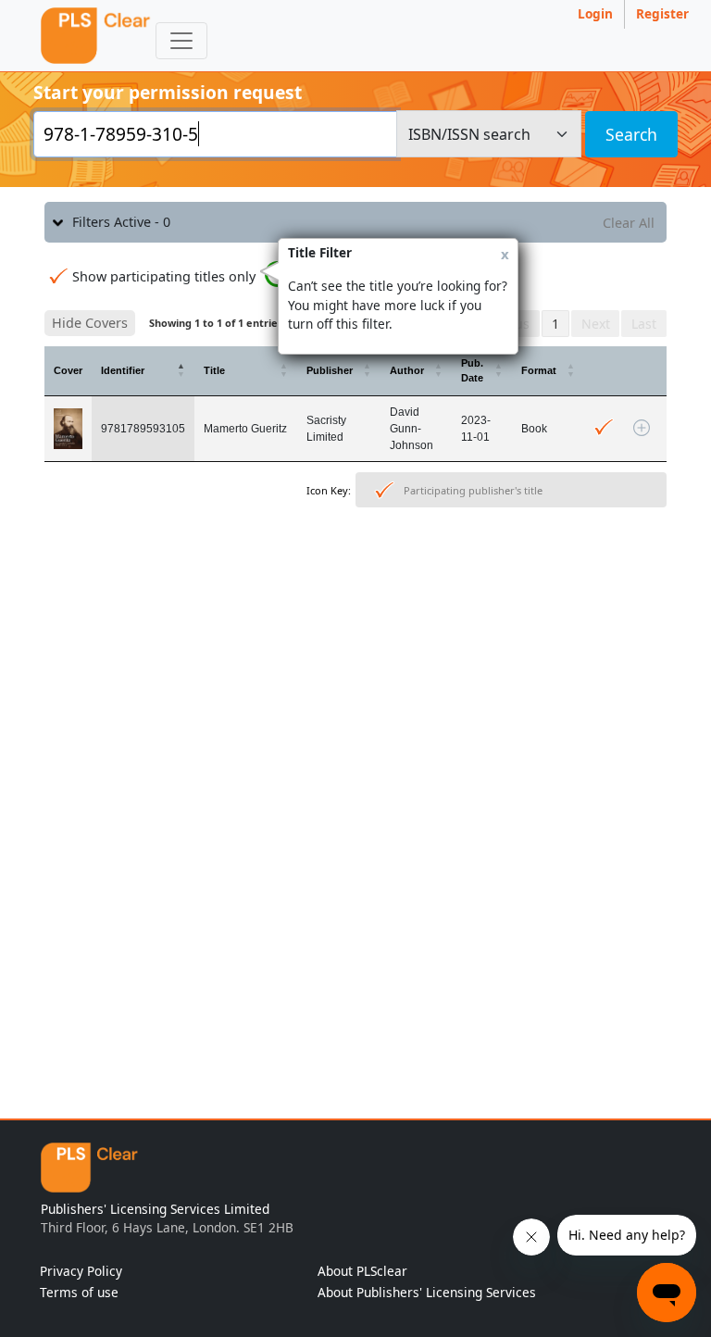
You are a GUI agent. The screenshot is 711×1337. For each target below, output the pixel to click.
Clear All (629, 222)
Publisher (329, 370)
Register (662, 13)
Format (538, 370)
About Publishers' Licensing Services (427, 1292)
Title (214, 370)
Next (595, 323)
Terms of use (79, 1292)
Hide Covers (90, 322)
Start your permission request (167, 92)
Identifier (122, 370)
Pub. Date (472, 370)
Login (595, 13)
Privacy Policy (81, 1271)
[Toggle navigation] (181, 40)
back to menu (355, 572)
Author (407, 370)
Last (643, 323)
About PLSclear (362, 1271)
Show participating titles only (164, 276)
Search (631, 134)
